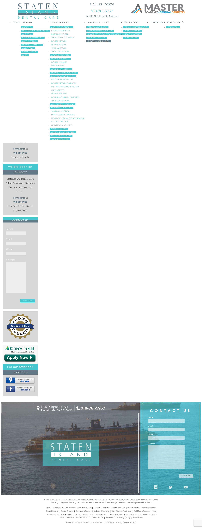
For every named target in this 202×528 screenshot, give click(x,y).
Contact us (19, 149)
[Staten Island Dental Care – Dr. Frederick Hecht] (38, 11)
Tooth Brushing (133, 31)
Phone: (9, 249)
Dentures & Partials (60, 69)
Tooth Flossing (132, 34)
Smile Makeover (59, 48)
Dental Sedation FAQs (61, 125)
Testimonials (157, 22)
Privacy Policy (29, 52)
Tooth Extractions (60, 52)
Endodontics (57, 90)
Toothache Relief (59, 139)
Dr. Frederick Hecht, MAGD (35, 31)
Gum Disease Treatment (62, 104)
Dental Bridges (58, 45)
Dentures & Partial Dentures (65, 97)
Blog (24, 55)
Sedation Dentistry (60, 108)
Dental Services (60, 22)
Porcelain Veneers (60, 34)
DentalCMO (128, 522)
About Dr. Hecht (84, 508)
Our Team (26, 34)
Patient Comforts (59, 122)
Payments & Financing (32, 38)
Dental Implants (59, 59)
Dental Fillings (85, 514)
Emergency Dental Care (62, 132)
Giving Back (28, 48)
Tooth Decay (131, 38)
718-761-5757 (102, 11)
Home (16, 22)
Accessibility (138, 518)
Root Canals (130, 514)
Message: (10, 259)
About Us (27, 22)
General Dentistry (60, 55)
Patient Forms (29, 41)
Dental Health (132, 22)
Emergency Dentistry (146, 514)
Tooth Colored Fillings (62, 38)
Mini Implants (57, 66)
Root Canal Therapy (61, 136)
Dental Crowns (59, 41)
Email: (9, 239)
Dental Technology (31, 45)
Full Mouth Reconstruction (65, 87)
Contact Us (173, 22)
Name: (9, 229)
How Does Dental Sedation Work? (68, 118)
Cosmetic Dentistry (60, 27)
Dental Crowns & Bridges (63, 73)
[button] (183, 22)
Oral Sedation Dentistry (63, 115)
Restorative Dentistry (62, 76)
